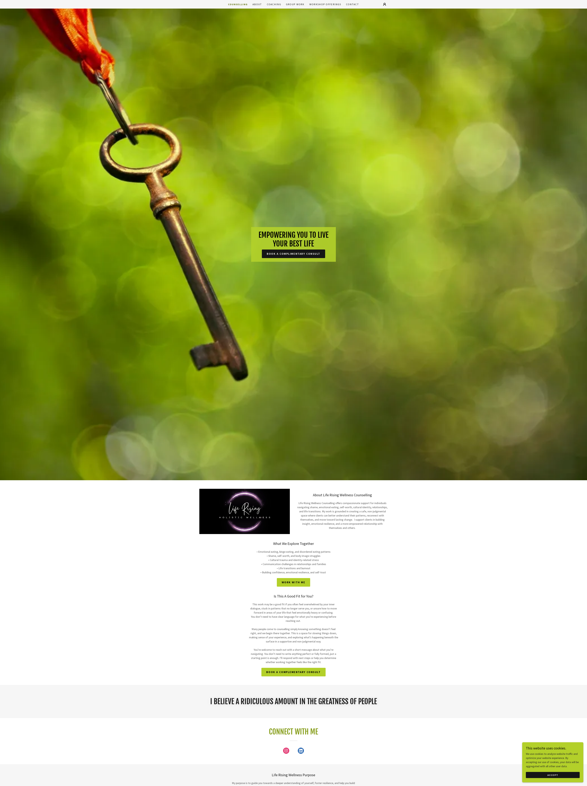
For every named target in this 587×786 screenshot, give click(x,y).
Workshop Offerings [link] (325, 4)
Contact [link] (352, 4)
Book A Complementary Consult (293, 672)
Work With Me (293, 582)
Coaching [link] (274, 4)
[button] (385, 4)
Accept (552, 775)
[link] (286, 751)
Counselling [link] (238, 4)
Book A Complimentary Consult (293, 253)
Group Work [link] (295, 4)
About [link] (257, 4)
